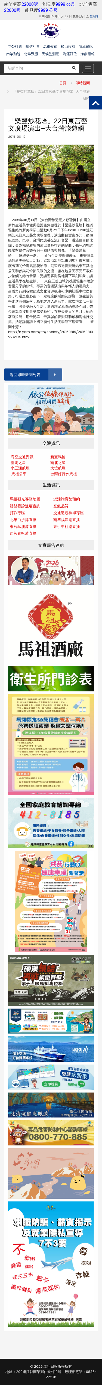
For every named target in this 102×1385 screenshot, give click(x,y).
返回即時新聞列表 (25, 375)
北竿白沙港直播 (23, 519)
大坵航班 (58, 468)
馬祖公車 (19, 474)
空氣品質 (61, 506)
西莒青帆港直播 (23, 533)
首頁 (62, 83)
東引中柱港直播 (66, 526)
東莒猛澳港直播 (23, 526)
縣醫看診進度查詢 (25, 506)
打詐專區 (17, 513)
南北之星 (58, 462)
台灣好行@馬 (61, 474)
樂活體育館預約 (66, 499)
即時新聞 (83, 83)
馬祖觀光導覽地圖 (25, 499)
